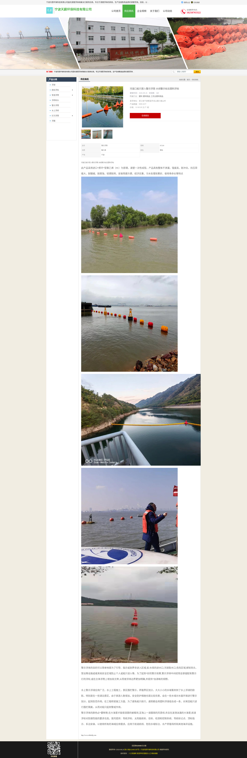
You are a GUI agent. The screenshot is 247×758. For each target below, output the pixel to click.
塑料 (140, 96)
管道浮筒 (55, 95)
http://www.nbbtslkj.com (88, 735)
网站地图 (154, 753)
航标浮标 (55, 90)
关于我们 (154, 11)
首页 (188, 80)
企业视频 (141, 11)
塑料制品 (146, 96)
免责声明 (140, 753)
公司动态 (167, 11)
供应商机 (129, 11)
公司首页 (116, 11)
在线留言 (145, 116)
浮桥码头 (55, 100)
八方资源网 (132, 753)
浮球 (53, 85)
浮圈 (53, 121)
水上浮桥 (55, 111)
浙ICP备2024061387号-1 (132, 750)
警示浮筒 (55, 105)
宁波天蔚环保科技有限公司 (150, 750)
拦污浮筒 (55, 116)
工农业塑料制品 (157, 96)
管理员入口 (147, 753)
